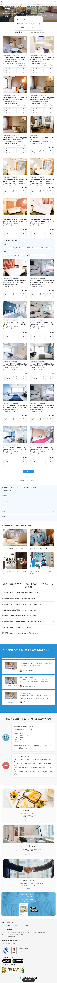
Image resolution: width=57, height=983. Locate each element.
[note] (35, 978)
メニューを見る (27, 820)
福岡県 (20, 4)
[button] (28, 492)
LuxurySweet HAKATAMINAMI (11, 669)
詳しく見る (27, 854)
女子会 (5, 247)
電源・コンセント (18, 255)
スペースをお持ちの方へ (8, 925)
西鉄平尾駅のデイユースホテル (41, 4)
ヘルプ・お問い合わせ (7, 934)
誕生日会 (12, 247)
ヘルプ (13, 943)
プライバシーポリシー (26, 932)
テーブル (37, 255)
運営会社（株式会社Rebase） (9, 936)
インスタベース (5, 4)
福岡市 (24, 4)
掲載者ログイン (19, 925)
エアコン (43, 255)
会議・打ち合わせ (20, 247)
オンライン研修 (49, 247)
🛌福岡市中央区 (30, 4)
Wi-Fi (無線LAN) (8, 255)
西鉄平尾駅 (20, 23)
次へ (28, 471)
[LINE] (21, 978)
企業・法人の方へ (6, 943)
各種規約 (14, 932)
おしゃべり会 (35, 247)
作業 (42, 247)
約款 (19, 932)
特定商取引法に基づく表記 (39, 932)
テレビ (26, 255)
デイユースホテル (14, 4)
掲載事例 (26, 925)
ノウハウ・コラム (6, 932)
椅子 (31, 255)
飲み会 (28, 247)
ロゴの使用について (19, 934)
